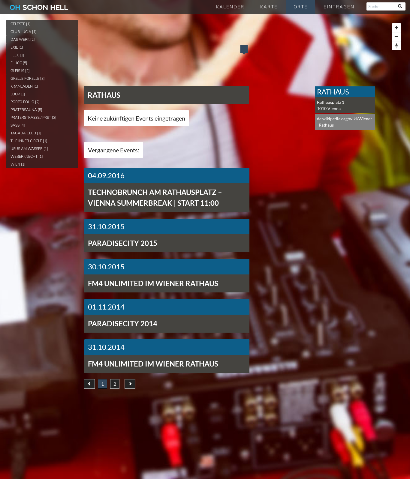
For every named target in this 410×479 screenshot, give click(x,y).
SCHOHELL (39, 7)
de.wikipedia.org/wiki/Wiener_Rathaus (344, 121)
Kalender (230, 7)
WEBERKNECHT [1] (27, 156)
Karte (269, 7)
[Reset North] (396, 45)
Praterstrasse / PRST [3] (33, 117)
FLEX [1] (17, 55)
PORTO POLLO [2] (25, 102)
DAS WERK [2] (23, 39)
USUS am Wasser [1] (29, 148)
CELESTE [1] (21, 24)
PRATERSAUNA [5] (26, 109)
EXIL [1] (17, 47)
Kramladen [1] (24, 86)
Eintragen (339, 7)
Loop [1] (18, 94)
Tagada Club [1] (26, 133)
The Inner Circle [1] (29, 141)
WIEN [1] (18, 164)
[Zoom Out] (396, 36)
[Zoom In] (396, 27)
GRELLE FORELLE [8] (28, 78)
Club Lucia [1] (24, 31)
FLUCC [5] (19, 63)
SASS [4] (18, 125)
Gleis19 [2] (20, 70)
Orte (301, 7)
